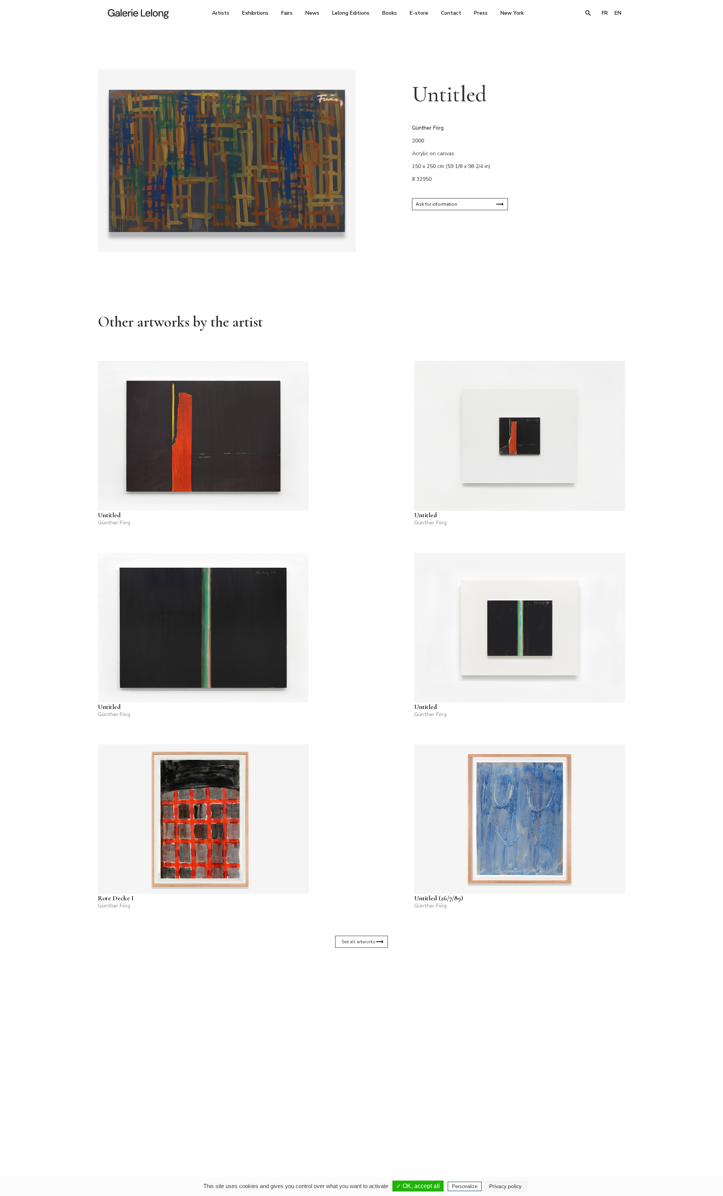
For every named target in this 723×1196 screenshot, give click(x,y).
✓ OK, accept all (418, 1186)
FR (605, 13)
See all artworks (358, 942)
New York (512, 13)
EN (618, 13)
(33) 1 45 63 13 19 (259, 1125)
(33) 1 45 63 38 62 (358, 1125)
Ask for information (436, 204)
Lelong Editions (350, 13)
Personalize (464, 1186)
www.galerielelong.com (592, 1130)
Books (389, 13)
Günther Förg (428, 127)
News (312, 13)
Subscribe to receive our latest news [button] (356, 1036)
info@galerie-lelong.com (256, 1130)
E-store (419, 13)
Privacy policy (505, 1186)
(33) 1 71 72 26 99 (457, 1125)
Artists (220, 13)
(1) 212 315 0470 (555, 1125)
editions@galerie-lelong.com (359, 1130)
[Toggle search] (588, 13)
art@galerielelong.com (551, 1130)
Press (481, 13)
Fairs (287, 13)
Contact (451, 13)
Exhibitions (255, 13)
